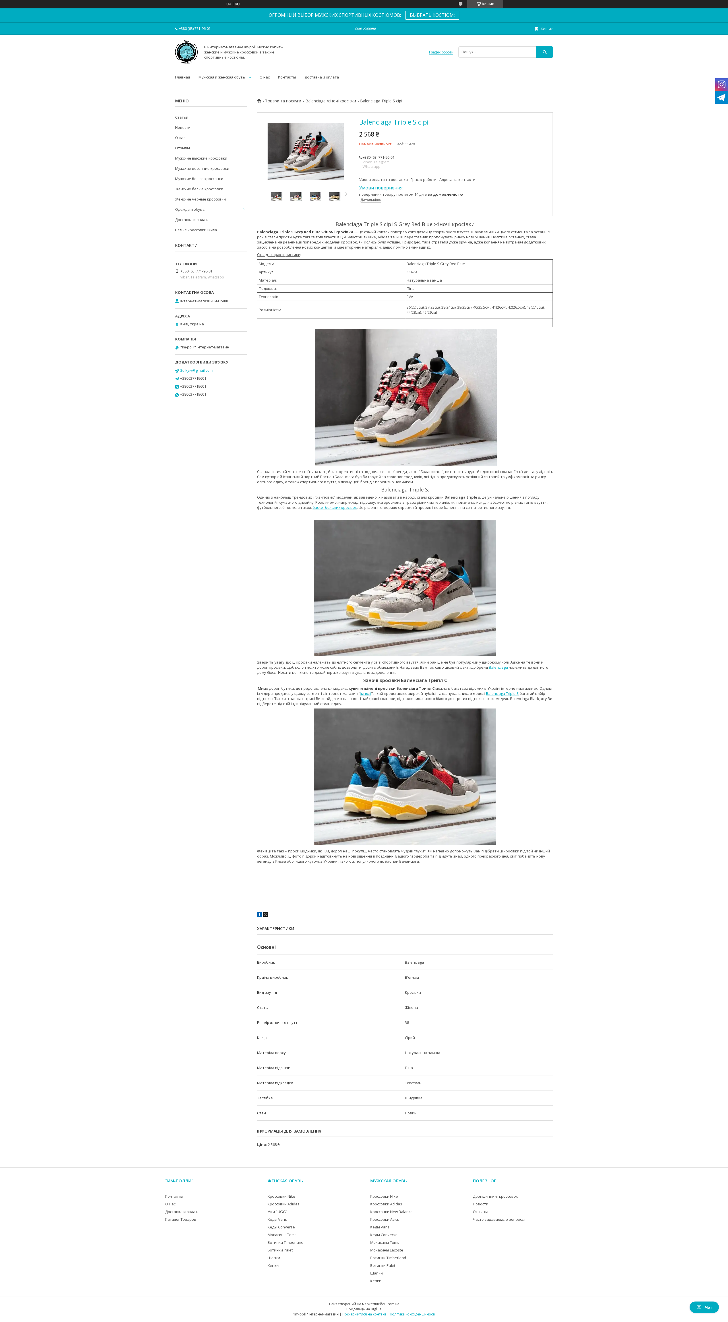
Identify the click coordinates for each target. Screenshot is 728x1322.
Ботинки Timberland (285, 1242)
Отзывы (182, 147)
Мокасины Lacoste (386, 1250)
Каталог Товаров (180, 1219)
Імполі (365, 693)
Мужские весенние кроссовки (202, 168)
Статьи (181, 117)
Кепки (273, 1265)
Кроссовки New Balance (391, 1211)
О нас (265, 77)
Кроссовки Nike (281, 1196)
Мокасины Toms (282, 1234)
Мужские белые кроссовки (199, 178)
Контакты (287, 77)
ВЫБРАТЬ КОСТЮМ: (432, 15)
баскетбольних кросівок (335, 507)
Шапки (274, 1257)
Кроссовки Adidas (283, 1204)
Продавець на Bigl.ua (364, 1309)
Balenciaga (499, 667)
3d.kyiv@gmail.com (196, 370)
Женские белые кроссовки (199, 188)
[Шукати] (544, 51)
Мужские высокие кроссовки (201, 158)
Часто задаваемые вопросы (499, 1219)
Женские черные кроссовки (200, 199)
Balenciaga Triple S (502, 693)
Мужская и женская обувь (221, 77)
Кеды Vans (277, 1219)
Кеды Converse (281, 1227)
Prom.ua (392, 1304)
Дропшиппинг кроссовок (495, 1196)
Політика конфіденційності (412, 1314)
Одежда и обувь (190, 209)
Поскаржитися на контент (364, 1314)
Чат (708, 1307)
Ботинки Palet (280, 1250)
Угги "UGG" (278, 1211)
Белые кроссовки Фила (196, 229)
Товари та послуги (283, 101)
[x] (265, 915)
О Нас (170, 1204)
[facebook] (259, 915)
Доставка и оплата (322, 77)
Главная (182, 77)
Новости (183, 127)
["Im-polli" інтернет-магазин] (186, 62)
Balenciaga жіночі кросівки (330, 101)
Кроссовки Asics (384, 1219)
